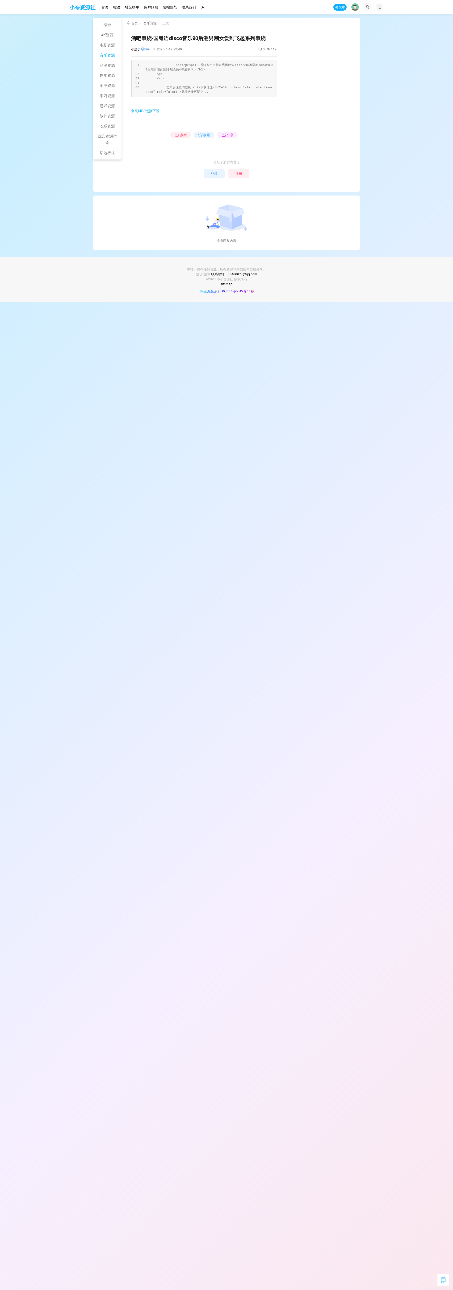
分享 (230, 134)
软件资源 (107, 115)
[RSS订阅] (202, 7)
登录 (214, 173)
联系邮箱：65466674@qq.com (234, 274)
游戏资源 (107, 105)
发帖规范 (170, 6)
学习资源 (107, 95)
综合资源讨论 (107, 139)
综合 (107, 24)
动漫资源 (107, 65)
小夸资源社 (83, 7)
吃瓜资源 (107, 126)
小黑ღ (135, 49)
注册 (238, 173)
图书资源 (107, 85)
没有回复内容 (226, 240)
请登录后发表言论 (226, 161)
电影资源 (107, 45)
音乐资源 (107, 55)
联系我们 (189, 6)
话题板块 (107, 152)
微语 (116, 6)
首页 (105, 6)
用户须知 (151, 6)
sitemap (226, 284)
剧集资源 (107, 75)
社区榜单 (132, 6)
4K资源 (107, 34)
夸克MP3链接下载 (145, 110)
